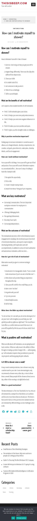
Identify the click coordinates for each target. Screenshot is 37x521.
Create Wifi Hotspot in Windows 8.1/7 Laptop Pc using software (18, 465)
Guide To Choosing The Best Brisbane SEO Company (18, 460)
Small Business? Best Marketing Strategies (15, 449)
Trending (11, 492)
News (4, 492)
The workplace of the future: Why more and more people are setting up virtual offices (17, 454)
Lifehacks (27, 488)
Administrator (23, 42)
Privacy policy (21, 518)
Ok (13, 518)
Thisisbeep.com (14, 3)
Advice (4, 488)
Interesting (18, 28)
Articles (11, 488)
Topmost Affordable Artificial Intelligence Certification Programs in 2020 (18, 472)
